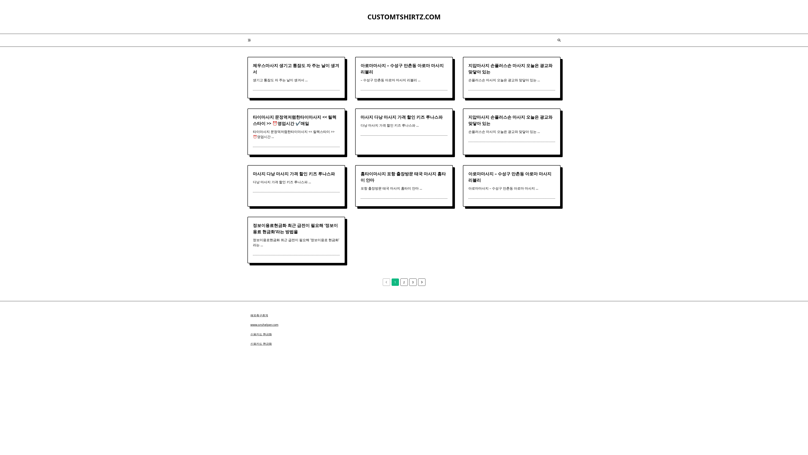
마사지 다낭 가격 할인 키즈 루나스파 (402, 117)
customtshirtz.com (404, 16)
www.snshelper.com (264, 325)
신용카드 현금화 (261, 334)
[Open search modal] (559, 40)
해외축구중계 (259, 315)
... (306, 80)
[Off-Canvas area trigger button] (249, 40)
